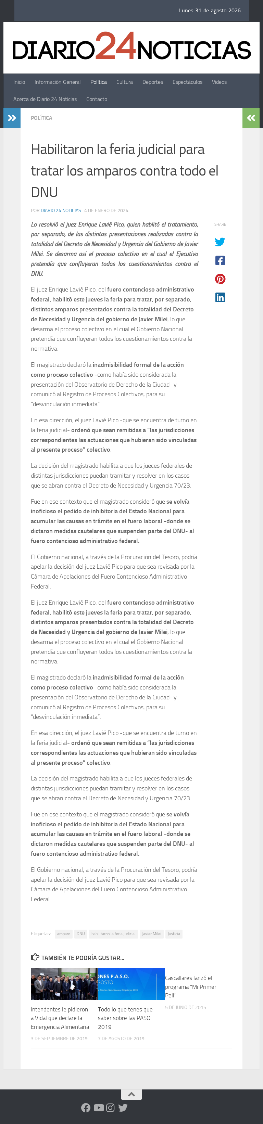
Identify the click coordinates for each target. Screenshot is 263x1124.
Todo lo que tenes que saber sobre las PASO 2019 (125, 1018)
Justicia (174, 933)
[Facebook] (86, 1108)
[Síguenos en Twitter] (123, 1108)
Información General (58, 82)
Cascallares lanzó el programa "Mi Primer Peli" (190, 986)
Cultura (124, 82)
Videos (219, 82)
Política (98, 82)
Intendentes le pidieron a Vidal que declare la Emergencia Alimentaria (60, 1018)
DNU (81, 933)
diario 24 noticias (61, 211)
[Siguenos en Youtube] (98, 1108)
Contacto (96, 99)
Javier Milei (151, 933)
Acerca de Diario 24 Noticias (45, 99)
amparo (63, 933)
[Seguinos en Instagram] (110, 1108)
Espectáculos (187, 82)
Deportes (152, 82)
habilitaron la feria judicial (113, 933)
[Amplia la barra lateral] (12, 118)
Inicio (19, 82)
